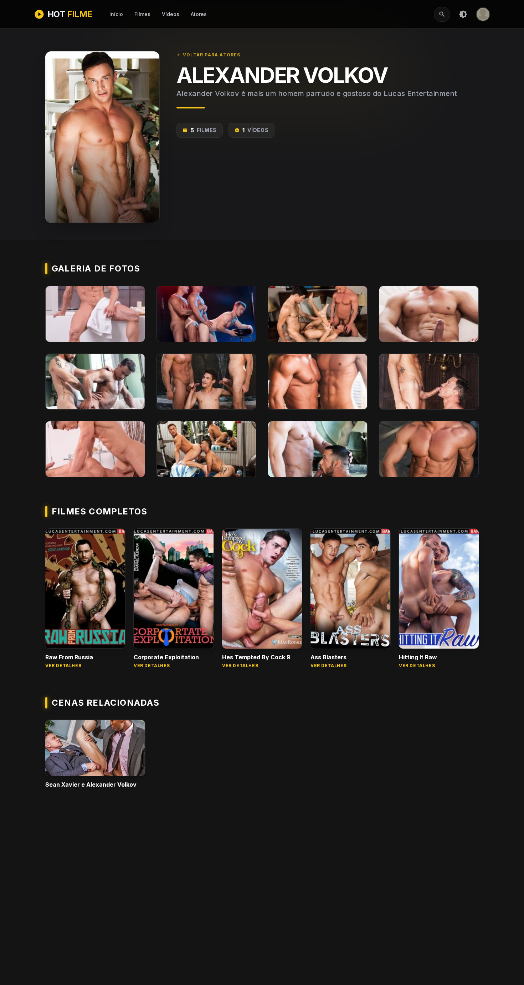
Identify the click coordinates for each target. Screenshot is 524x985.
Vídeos (170, 14)
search (442, 14)
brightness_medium (463, 14)
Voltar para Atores (208, 54)
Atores (199, 14)
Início (116, 14)
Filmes (142, 14)
